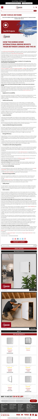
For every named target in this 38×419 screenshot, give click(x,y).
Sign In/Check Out (21, 408)
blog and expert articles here (27, 232)
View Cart (19, 407)
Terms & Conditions (13, 405)
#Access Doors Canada (4, 235)
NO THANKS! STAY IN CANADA (27, 3)
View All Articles (19, 248)
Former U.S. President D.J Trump (6, 68)
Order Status (20, 406)
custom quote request (11, 232)
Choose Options (10, 353)
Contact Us (3, 409)
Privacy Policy (12, 408)
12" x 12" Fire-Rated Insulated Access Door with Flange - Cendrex (9, 366)
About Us (2, 405)
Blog (1, 406)
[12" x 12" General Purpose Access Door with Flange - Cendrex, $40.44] (10, 341)
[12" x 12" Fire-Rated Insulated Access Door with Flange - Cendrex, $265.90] (10, 360)
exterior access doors (26, 90)
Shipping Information (13, 407)
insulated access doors (8, 179)
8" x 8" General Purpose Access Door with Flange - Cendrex (28, 385)
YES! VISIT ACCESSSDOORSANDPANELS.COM (13, 3)
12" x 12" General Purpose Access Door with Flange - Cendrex (10, 346)
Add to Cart (10, 390)
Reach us (2, 230)
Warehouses (29, 410)
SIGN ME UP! (33, 400)
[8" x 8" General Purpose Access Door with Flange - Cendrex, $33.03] (28, 379)
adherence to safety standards (23, 158)
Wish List (19, 410)
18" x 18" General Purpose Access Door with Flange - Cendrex (28, 366)
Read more (33, 290)
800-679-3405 (6, 415)
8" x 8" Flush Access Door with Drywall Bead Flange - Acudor (28, 346)
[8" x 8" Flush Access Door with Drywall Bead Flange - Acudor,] (28, 341)
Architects (2, 410)
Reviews (2, 407)
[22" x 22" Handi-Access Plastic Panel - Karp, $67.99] (10, 379)
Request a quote (19, 242)
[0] (36, 7)
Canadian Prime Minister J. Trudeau (20, 68)
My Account (20, 405)
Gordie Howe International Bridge (8, 51)
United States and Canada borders (17, 53)
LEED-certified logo (31, 206)
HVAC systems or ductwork (9, 172)
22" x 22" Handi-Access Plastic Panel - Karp (10, 384)
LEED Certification (4, 408)
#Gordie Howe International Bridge (13, 235)
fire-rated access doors (23, 151)
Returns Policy (12, 406)
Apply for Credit (20, 409)
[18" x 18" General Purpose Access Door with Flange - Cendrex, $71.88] (28, 360)
